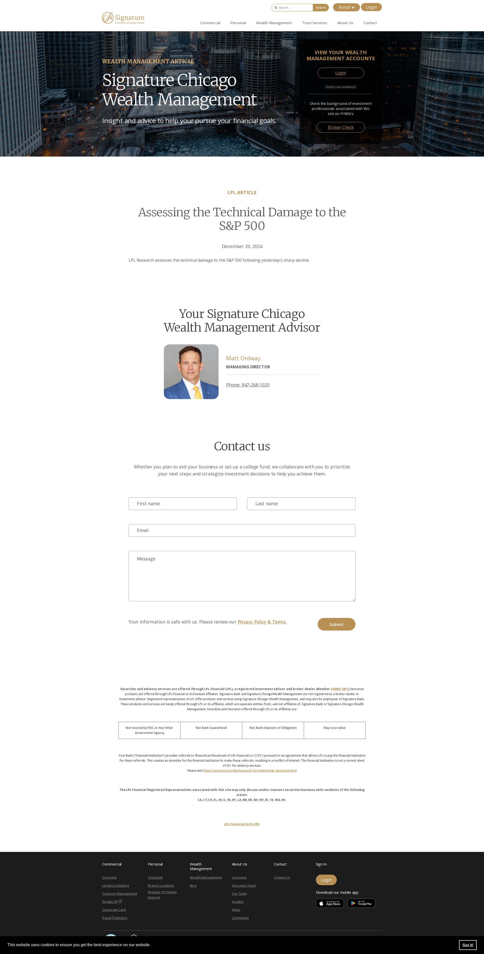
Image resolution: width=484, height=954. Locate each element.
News (236, 909)
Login (371, 7)
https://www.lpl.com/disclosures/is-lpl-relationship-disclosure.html (250, 770)
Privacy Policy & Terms (262, 622)
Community (240, 917)
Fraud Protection (114, 917)
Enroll (344, 7)
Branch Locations (161, 885)
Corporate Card (114, 909)
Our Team (239, 893)
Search (321, 7)
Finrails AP (110, 901)
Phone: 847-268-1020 (247, 385)
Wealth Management (206, 877)
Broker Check (341, 127)
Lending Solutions (115, 885)
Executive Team (244, 885)
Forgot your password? (340, 86)
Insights (238, 901)
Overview (109, 877)
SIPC (345, 689)
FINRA (335, 689)
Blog (193, 885)
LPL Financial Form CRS (242, 824)
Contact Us (282, 877)
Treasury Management (119, 893)
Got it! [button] (468, 945)
